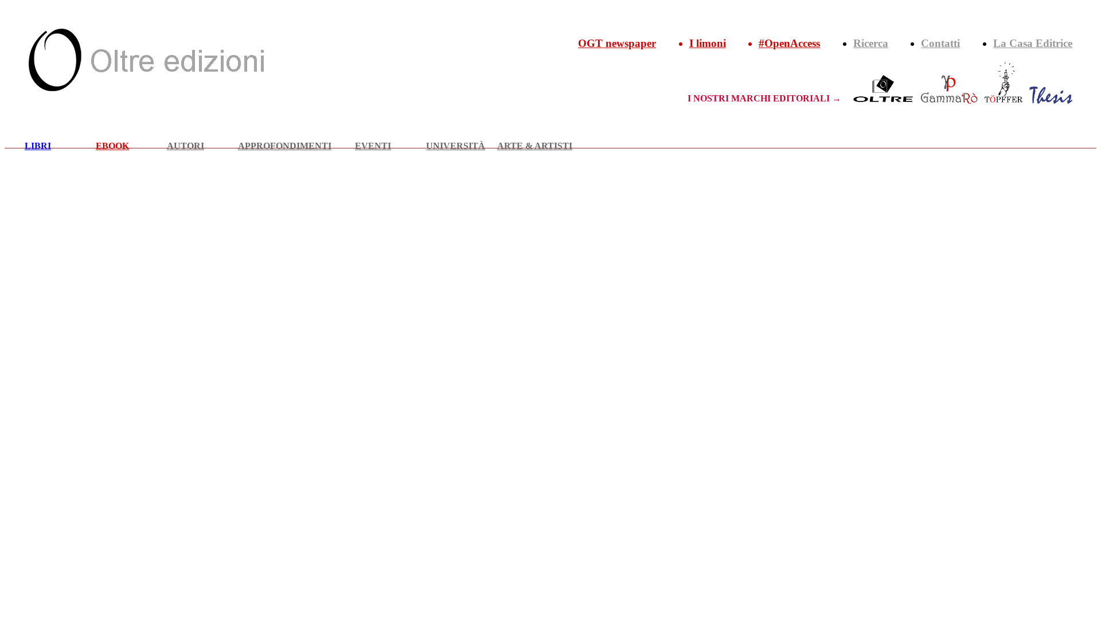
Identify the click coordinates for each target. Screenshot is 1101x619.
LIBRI (38, 146)
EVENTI (373, 146)
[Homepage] (146, 88)
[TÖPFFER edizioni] (1003, 98)
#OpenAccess (789, 43)
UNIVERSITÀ (455, 146)
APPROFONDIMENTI (284, 146)
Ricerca (870, 43)
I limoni (707, 43)
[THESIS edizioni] (1050, 98)
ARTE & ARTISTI (534, 146)
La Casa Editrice (1032, 43)
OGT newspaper (617, 43)
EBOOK (112, 146)
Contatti (940, 43)
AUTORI (185, 146)
